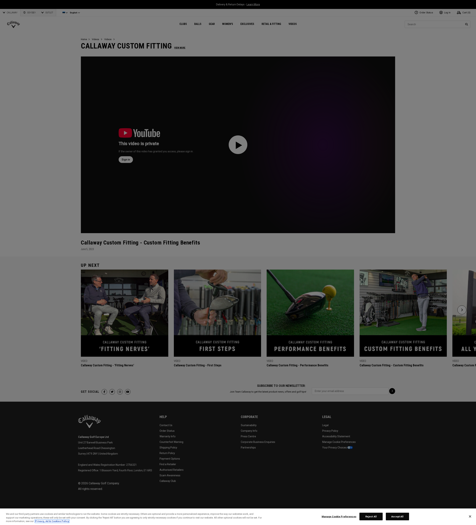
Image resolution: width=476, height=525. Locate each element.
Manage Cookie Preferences (339, 516)
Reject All (371, 516)
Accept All (397, 516)
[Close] (470, 516)
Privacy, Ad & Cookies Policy (52, 521)
